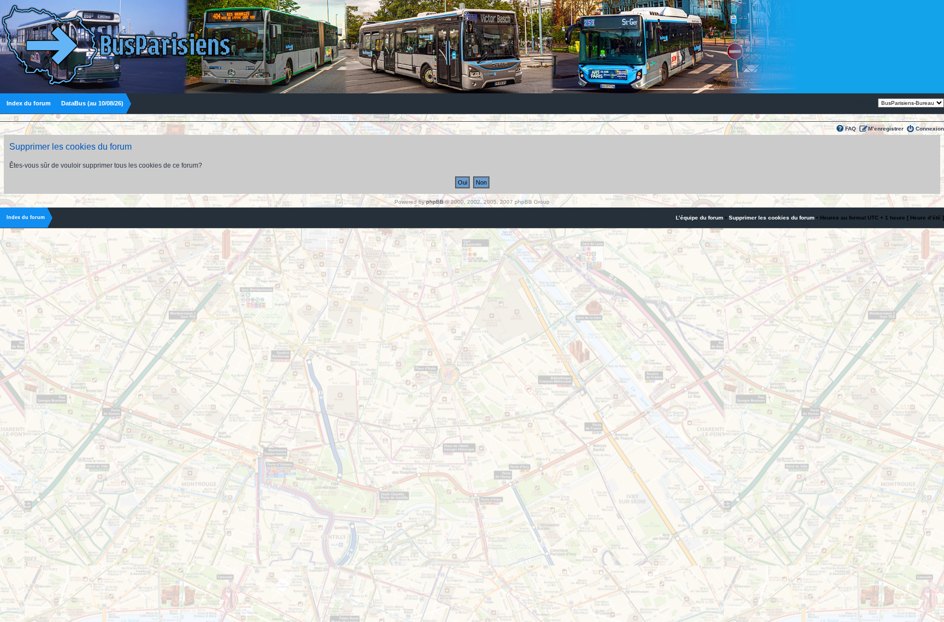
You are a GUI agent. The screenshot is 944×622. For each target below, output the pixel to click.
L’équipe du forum (699, 218)
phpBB (435, 202)
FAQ (850, 129)
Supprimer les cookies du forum (772, 218)
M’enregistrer (886, 129)
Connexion (930, 129)
